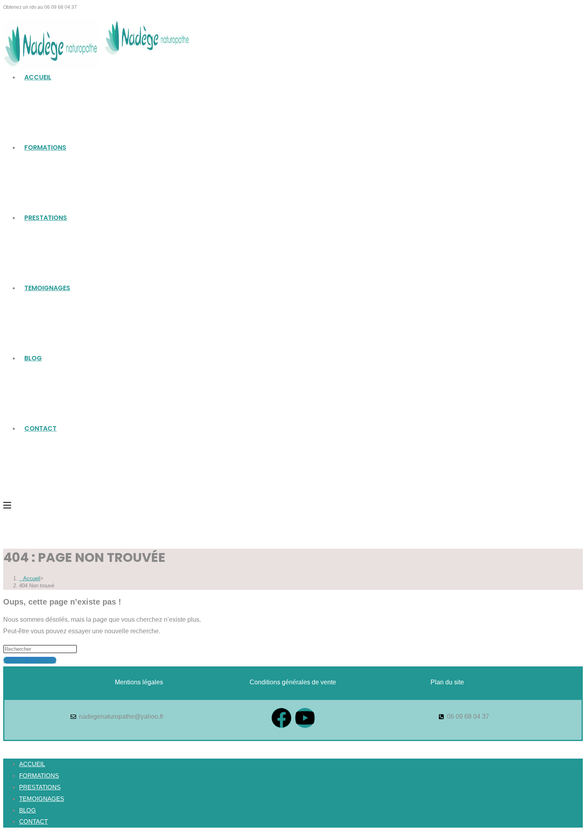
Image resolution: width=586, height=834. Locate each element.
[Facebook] (281, 718)
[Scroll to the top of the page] (5, 746)
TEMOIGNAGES (41, 798)
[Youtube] (305, 718)
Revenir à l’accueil (30, 660)
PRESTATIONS (40, 787)
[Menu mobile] (7, 505)
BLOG (27, 810)
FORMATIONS (39, 775)
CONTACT (33, 821)
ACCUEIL (32, 764)
